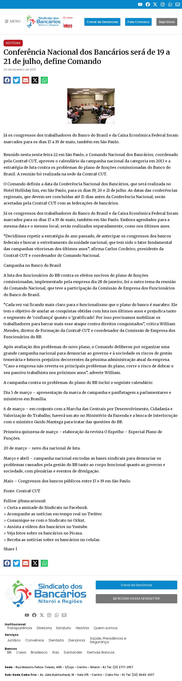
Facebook (78, 507)
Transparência (19, 627)
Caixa (21, 652)
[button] (7, 80)
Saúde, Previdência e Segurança (108, 640)
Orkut (78, 520)
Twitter (94, 514)
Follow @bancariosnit (25, 501)
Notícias (13, 43)
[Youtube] (140, 4)
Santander (73, 652)
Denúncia (76, 640)
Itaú (55, 652)
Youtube (79, 526)
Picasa (75, 533)
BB (9, 652)
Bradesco (39, 652)
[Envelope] (177, 4)
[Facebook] (148, 4)
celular (92, 539)
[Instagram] (162, 4)
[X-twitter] (155, 4)
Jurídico (14, 640)
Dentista (56, 640)
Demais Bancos (100, 652)
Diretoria (44, 627)
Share (9, 549)
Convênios (34, 640)
